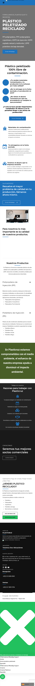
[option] (17, 239)
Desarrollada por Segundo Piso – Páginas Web (14, 598)
